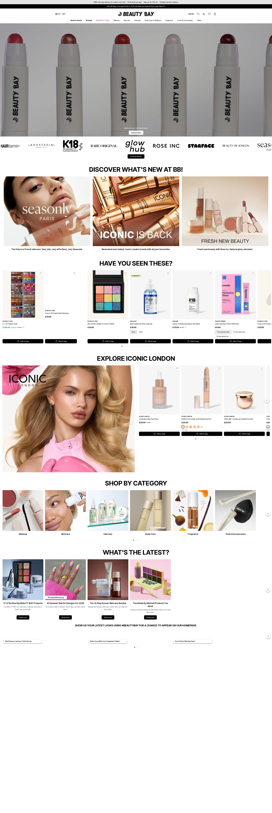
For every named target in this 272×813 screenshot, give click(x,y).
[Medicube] (223, 146)
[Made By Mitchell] (256, 146)
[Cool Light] (182, 426)
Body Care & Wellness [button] (153, 20)
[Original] (267, 426)
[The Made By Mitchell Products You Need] (150, 589)
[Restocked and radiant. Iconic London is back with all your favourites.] (136, 214)
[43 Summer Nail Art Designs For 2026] (65, 589)
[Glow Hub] (19, 146)
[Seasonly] (154, 146)
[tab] (122, 346)
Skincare (127, 20)
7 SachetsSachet (223, 332)
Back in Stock (76, 20)
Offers (199, 20)
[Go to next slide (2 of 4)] (268, 590)
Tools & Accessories (185, 20)
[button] (198, 14)
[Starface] (84, 146)
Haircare (137, 20)
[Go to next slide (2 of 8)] (267, 401)
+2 (201, 427)
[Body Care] (150, 513)
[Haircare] (108, 513)
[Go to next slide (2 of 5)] (268, 636)
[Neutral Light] (186, 426)
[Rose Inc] (50, 146)
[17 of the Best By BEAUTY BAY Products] (23, 589)
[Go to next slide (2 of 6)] (268, 514)
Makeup (117, 20)
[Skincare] (65, 513)
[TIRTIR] (188, 146)
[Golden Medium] (198, 426)
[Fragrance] (193, 513)
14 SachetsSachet (239, 332)
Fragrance (169, 20)
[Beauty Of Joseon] (119, 146)
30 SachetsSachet (222, 336)
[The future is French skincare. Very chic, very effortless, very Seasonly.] (47, 214)
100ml (141, 332)
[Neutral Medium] (194, 426)
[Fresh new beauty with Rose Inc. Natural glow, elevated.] (225, 214)
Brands (89, 20)
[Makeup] (23, 513)
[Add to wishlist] (40, 273)
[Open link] (23, 294)
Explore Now (136, 133)
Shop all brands (136, 156)
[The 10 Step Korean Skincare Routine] (108, 589)
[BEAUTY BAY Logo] (136, 14)
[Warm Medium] (190, 426)
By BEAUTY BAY (103, 20)
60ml (133, 332)
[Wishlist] (209, 14)
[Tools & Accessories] (235, 513)
